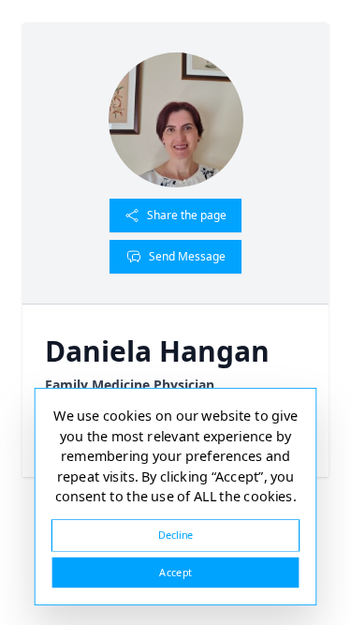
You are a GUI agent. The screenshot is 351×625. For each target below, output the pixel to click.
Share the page (187, 215)
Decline (176, 535)
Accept (175, 572)
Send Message (187, 256)
